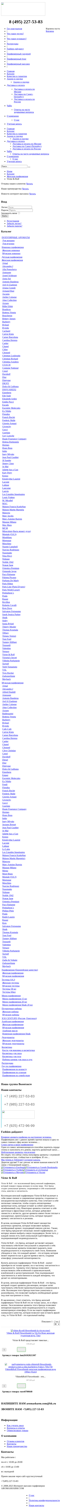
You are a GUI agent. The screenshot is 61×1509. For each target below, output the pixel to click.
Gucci (5, 429)
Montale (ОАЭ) (9, 534)
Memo (5, 871)
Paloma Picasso (9, 577)
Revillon (6, 602)
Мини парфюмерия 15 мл (14, 999)
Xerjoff (5, 664)
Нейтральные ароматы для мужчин (18, 1152)
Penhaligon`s (8, 593)
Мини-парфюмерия (11, 995)
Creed (5, 371)
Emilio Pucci (8, 402)
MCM (5, 528)
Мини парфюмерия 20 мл (14, 1002)
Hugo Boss (7, 448)
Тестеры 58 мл (9, 989)
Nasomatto (7, 553)
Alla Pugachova (9, 269)
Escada (5, 405)
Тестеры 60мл (9, 992)
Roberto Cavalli (9, 605)
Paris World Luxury (11, 590)
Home (9, 171)
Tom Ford (6, 639)
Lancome (6, 488)
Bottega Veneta (9, 312)
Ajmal (5, 263)
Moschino (6, 543)
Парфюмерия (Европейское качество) (20, 970)
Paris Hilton (7, 583)
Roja (4, 923)
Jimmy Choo (8, 463)
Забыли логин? (14, 223)
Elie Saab (6, 396)
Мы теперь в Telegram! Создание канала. (20, 1160)
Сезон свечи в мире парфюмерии (17, 1144)
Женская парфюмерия (17, 176)
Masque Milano (9, 522)
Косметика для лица (12, 1053)
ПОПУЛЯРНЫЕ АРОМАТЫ (16, 237)
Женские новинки (11, 250)
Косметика (7, 1047)
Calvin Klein (8, 334)
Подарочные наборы (12, 1008)
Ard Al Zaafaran (9, 285)
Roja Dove (7, 608)
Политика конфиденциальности (44, 1500)
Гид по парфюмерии (11, 1066)
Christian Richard (10, 359)
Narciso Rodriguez (10, 550)
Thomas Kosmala (10, 630)
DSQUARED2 (9, 389)
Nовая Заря (7, 565)
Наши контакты (36, 1505)
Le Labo (6, 849)
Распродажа (12, 44)
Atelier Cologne (9, 297)
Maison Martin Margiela (13, 510)
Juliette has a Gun (10, 469)
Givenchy (6, 426)
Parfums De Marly (10, 580)
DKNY (5, 383)
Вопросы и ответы (16, 1428)
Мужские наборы (10, 1015)
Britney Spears (8, 318)
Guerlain (6, 432)
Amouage (6, 272)
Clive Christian (9, 750)
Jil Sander (6, 460)
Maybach (6, 679)
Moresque (6, 540)
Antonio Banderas (10, 282)
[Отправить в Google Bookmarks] (41, 1167)
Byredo (5, 328)
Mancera (6, 513)
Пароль (5, 210)
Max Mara (7, 525)
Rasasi (5, 599)
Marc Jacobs (7, 516)
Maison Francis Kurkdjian (14, 506)
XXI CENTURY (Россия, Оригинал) (19, 1018)
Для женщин (8, 240)
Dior (4, 377)
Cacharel (6, 331)
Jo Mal (5, 466)
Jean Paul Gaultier (10, 457)
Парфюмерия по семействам (16, 1075)
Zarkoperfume (8, 676)
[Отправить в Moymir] (12, 1172)
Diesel (5, 760)
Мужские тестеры (11, 986)
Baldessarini (7, 713)
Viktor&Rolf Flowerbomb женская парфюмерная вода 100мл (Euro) (30, 1370)
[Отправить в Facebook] (13, 1167)
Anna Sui (6, 278)
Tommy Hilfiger (9, 642)
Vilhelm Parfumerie (11, 660)
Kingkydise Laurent (11, 479)
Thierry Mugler (9, 627)
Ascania (6, 294)
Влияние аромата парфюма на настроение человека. (26, 1137)
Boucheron (7, 315)
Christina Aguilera (10, 362)
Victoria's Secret (9, 657)
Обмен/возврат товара (17, 1430)
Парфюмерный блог (16, 59)
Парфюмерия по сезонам (14, 1072)
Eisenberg (6, 392)
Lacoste (5, 482)
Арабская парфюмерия (13, 1021)
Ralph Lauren (8, 917)
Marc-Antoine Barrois (12, 519)
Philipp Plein (8, 911)
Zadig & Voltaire (9, 960)
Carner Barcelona (10, 337)
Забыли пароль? (14, 226)
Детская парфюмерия (12, 257)
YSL (4, 670)
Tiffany (5, 633)
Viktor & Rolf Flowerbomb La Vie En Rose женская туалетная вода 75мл (30, 1334)
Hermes (5, 445)
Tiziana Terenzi (9, 636)
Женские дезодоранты (13, 1040)
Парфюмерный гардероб (19, 54)
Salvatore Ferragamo (11, 611)
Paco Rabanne (8, 574)
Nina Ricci (7, 556)
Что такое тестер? (15, 33)
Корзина (50, 31)
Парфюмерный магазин (18, 64)
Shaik (4, 617)
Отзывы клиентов (15, 1441)
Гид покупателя (14, 28)
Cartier (5, 343)
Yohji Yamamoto (9, 667)
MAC (5, 503)
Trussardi (6, 645)
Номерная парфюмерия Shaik (16, 1034)
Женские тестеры (10, 983)
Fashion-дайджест (15, 49)
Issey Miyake (8, 454)
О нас (31, 1495)
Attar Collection (9, 300)
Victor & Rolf (8, 654)
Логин (4, 207)
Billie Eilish (7, 306)
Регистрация (13, 221)
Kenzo (5, 476)
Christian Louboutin (11, 355)
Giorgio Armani (9, 423)
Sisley (5, 620)
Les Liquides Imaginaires (13, 494)
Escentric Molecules (11, 408)
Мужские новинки (11, 253)
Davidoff (6, 374)
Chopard (6, 352)
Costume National (10, 368)
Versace (5, 651)
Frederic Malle (8, 420)
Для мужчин (8, 243)
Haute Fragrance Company (14, 439)
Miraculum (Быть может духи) (16, 531)
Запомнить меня (9, 213)
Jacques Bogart (9, 824)
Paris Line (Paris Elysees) (13, 587)
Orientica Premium (10, 568)
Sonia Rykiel (8, 624)
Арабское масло (10, 1030)
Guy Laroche (8, 436)
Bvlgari (5, 325)
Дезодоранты (8, 1037)
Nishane (6, 559)
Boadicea (6, 309)
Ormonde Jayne (9, 571)
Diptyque (6, 380)
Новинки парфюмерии (13, 247)
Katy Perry (7, 473)
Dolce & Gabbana (10, 386)
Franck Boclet (8, 417)
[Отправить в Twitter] (12, 1170)
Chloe (5, 349)
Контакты (11, 1444)
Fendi (4, 784)
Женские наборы (10, 1011)
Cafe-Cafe (6, 729)
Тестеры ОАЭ (8, 980)
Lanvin (5, 491)
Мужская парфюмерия (12, 683)
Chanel (5, 346)
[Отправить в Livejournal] (35, 1170)
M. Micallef (7, 500)
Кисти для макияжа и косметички (18, 1050)
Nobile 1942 (7, 562)
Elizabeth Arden (9, 399)
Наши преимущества (17, 1446)
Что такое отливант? (17, 39)
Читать (29, 183)
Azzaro (5, 303)
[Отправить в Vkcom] (34, 1172)
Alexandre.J (7, 266)
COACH (6, 365)
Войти (4, 216)
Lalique (5, 485)
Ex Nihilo (6, 411)
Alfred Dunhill (8, 692)
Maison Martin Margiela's (13, 858)
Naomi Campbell (10, 546)
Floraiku (6, 414)
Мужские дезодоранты (13, 1043)
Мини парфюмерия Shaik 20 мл (17, 1005)
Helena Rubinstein (10, 442)
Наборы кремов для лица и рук (17, 1059)
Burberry (6, 322)
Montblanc (7, 537)
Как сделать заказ (15, 1425)
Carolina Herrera (9, 340)
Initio (4, 451)
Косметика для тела (11, 1056)
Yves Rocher (8, 673)
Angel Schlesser (9, 275)
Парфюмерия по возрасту (14, 1069)
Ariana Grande (9, 288)
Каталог (11, 174)
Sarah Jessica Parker (11, 614)
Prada (4, 596)
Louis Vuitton (8, 497)
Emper (5, 775)
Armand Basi (8, 291)
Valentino (6, 648)
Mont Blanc (7, 874)
